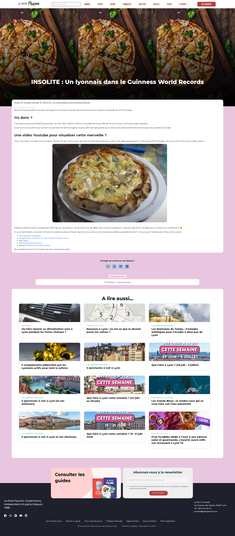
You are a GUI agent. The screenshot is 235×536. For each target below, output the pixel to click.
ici (204, 141)
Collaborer (206, 4)
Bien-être (142, 4)
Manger (87, 4)
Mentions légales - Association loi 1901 (139, 526)
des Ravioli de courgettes (30, 236)
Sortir (100, 4)
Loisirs (112, 4)
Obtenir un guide (73, 521)
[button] (184, 4)
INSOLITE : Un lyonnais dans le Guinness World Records (66, 102)
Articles (156, 4)
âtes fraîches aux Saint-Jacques (37, 245)
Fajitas (25, 240)
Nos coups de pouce (93, 521)
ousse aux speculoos (33, 243)
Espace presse (132, 521)
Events (169, 4)
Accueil (17, 102)
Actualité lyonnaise (31, 102)
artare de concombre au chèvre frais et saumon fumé (45, 238)
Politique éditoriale (114, 521)
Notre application (167, 521)
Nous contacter (149, 521)
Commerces (127, 4)
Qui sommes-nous (54, 521)
